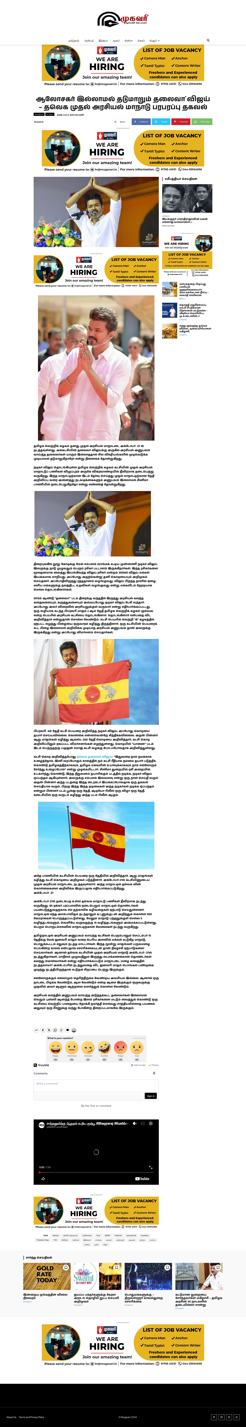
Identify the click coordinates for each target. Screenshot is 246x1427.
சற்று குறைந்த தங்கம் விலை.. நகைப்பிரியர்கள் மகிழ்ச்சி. (195, 328)
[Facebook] (214, 1417)
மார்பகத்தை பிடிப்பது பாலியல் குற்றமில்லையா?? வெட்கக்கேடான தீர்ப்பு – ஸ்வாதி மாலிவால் (194, 289)
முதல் (96, 1245)
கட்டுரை (50, 114)
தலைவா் (132, 1240)
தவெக (142, 1240)
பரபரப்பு (152, 1240)
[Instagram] (221, 1417)
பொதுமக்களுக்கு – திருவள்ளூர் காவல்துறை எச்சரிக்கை (144, 1298)
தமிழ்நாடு (166, 216)
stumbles (145, 1235)
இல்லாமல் (87, 1240)
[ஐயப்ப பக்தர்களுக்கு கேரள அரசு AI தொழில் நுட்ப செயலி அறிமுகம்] (97, 1276)
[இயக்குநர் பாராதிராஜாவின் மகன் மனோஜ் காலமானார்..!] (187, 198)
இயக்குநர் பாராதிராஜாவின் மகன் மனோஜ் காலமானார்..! (185, 220)
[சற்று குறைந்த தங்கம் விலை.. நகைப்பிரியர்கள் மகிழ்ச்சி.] (169, 331)
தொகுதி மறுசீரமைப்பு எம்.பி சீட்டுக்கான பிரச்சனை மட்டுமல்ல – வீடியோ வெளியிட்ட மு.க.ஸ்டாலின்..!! (193, 310)
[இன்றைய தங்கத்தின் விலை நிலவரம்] (47, 1276)
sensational (131, 1235)
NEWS (107, 1235)
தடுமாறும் (120, 1240)
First (98, 1235)
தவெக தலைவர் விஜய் (94, 757)
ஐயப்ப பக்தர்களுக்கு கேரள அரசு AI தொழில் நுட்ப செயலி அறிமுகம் (96, 1298)
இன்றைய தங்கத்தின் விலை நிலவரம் (45, 1296)
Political (118, 1235)
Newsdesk (39, 122)
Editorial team (168, 225)
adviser (56, 1235)
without (65, 1240)
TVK (55, 1240)
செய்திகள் (39, 114)
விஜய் (105, 1245)
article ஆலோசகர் (70, 1235)
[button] (208, 41)
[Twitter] (229, 1417)
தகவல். (109, 1240)
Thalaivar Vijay (42, 1240)
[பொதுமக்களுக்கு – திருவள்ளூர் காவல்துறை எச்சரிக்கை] (148, 1276)
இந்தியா (182, 298)
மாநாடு (87, 1245)
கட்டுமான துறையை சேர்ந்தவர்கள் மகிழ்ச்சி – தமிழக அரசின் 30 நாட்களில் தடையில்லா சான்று (198, 1300)
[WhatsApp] (236, 1417)
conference (87, 1235)
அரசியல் (75, 1240)
